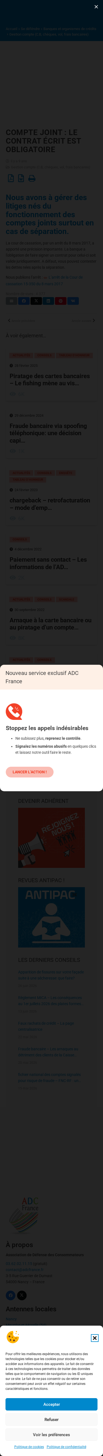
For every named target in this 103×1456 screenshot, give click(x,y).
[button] (95, 1338)
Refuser (51, 1419)
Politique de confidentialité (66, 1447)
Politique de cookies (29, 1447)
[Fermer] (96, 7)
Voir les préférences (51, 1434)
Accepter (51, 1404)
